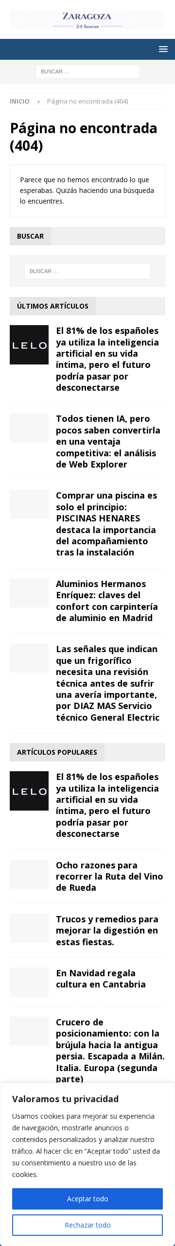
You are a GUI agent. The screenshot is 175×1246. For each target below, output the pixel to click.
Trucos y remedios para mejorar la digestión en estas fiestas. (107, 930)
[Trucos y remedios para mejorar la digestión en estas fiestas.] (29, 928)
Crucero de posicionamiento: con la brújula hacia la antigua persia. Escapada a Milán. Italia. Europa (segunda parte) (110, 1050)
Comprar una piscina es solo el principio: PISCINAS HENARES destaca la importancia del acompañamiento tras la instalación (106, 523)
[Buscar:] (87, 70)
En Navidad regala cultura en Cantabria (101, 978)
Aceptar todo (87, 1198)
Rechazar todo (88, 1224)
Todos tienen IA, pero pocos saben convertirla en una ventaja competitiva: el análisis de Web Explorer (108, 441)
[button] (162, 48)
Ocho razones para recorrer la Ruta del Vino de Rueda (109, 876)
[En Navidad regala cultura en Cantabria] (29, 982)
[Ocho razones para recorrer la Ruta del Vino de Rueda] (29, 874)
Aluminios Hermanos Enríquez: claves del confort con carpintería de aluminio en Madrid (107, 600)
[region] (87, 1164)
